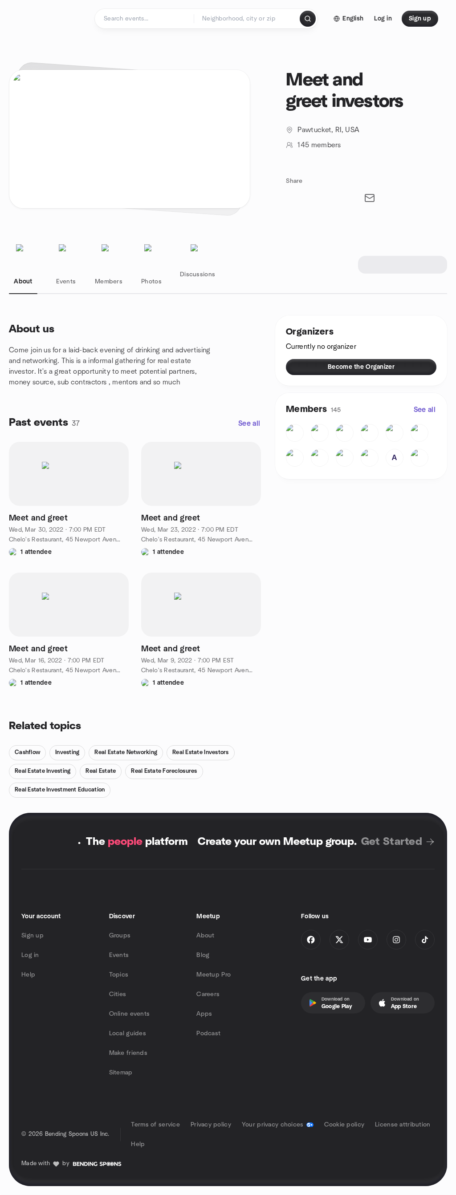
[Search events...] (308, 19)
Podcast (208, 1033)
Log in (30, 955)
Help (28, 975)
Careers (208, 994)
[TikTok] (425, 939)
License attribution (402, 1125)
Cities (117, 994)
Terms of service (155, 1125)
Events (119, 955)
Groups (120, 936)
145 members (319, 145)
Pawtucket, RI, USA (328, 129)
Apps (204, 1014)
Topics (119, 975)
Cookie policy (344, 1125)
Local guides (127, 1033)
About (205, 936)
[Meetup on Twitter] (339, 939)
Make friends (128, 1053)
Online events (129, 1014)
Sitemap (121, 1073)
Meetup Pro (213, 975)
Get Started (391, 841)
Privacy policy (211, 1125)
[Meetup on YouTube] (368, 939)
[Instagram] (396, 939)
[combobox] (247, 18)
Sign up (32, 936)
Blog (202, 955)
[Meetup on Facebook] (311, 939)
